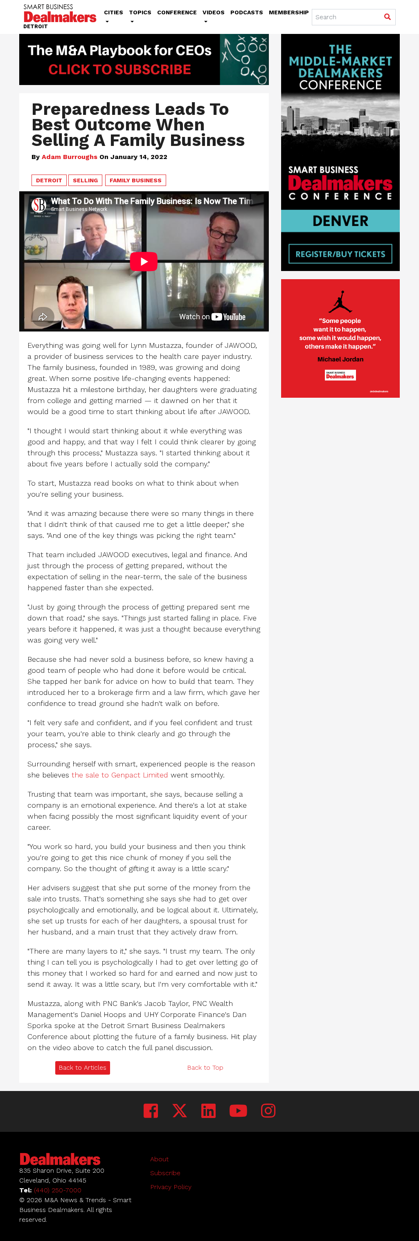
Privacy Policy (170, 1187)
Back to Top (205, 1067)
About (159, 1159)
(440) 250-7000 (57, 1190)
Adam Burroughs (69, 157)
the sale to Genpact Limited (120, 775)
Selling (85, 180)
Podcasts (246, 12)
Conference (177, 12)
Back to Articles (82, 1067)
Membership (289, 12)
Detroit (49, 180)
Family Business (136, 180)
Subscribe (165, 1173)
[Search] (387, 18)
